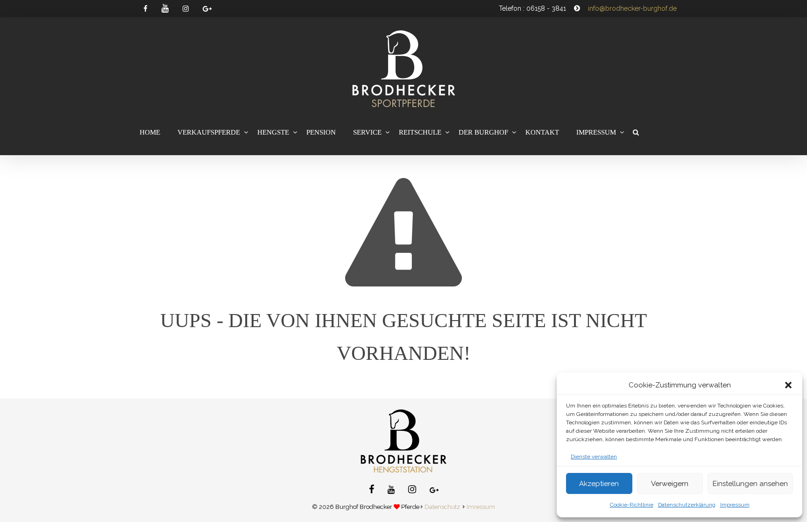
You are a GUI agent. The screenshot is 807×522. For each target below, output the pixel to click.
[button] (788, 385)
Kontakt (542, 132)
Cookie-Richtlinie (631, 504)
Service (367, 132)
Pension (321, 132)
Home (150, 132)
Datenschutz (442, 506)
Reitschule (420, 132)
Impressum (735, 504)
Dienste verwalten (594, 456)
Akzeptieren (599, 483)
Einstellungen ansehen (750, 483)
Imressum (481, 506)
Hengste (273, 132)
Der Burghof (483, 132)
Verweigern (669, 483)
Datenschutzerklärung (686, 504)
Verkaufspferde (208, 132)
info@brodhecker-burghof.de (632, 8)
